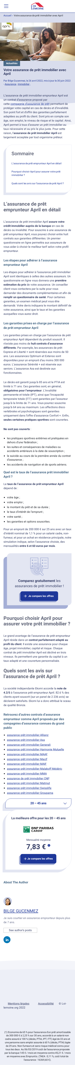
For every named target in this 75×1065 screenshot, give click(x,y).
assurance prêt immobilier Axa (26, 740)
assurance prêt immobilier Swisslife (29, 788)
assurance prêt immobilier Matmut (28, 783)
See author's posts (20, 930)
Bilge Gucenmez (20, 911)
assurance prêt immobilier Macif (27, 759)
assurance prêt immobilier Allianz (27, 735)
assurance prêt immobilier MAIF (27, 764)
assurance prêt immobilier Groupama (30, 793)
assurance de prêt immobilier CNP (28, 778)
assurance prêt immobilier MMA (27, 774)
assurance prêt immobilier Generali (29, 745)
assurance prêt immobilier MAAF (27, 754)
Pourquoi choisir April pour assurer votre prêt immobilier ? (36, 173)
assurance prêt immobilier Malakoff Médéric (34, 769)
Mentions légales (18, 1004)
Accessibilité (46, 1004)
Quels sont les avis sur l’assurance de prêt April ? (38, 183)
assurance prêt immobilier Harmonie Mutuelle (35, 749)
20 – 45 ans (38, 803)
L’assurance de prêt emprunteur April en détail (36, 163)
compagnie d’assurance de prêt (30, 104)
